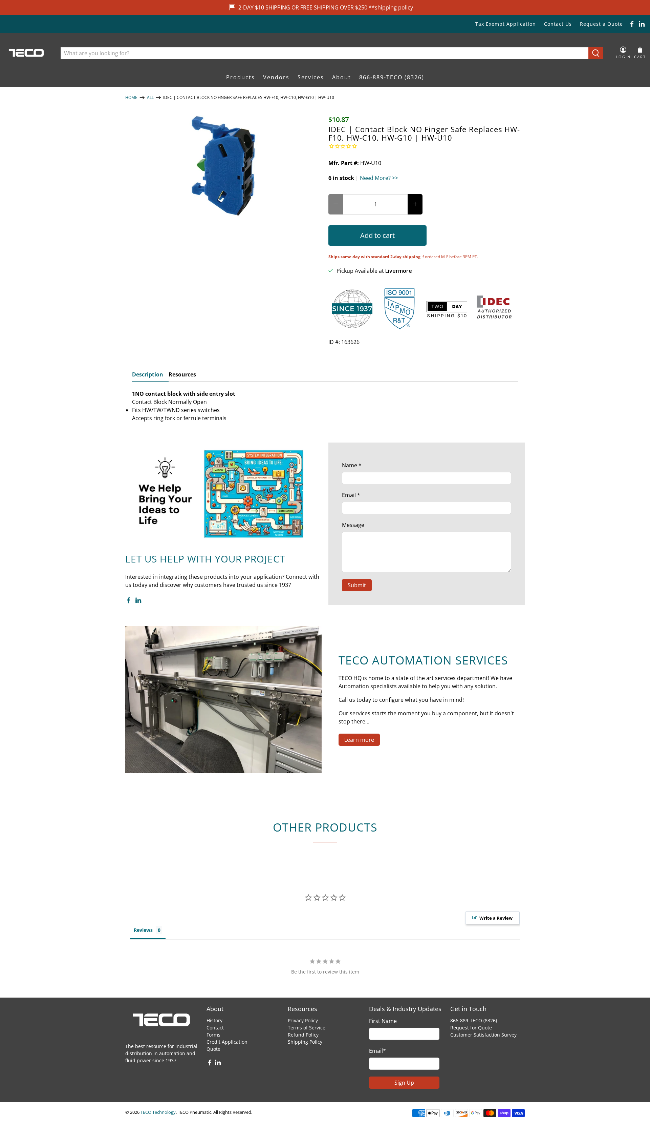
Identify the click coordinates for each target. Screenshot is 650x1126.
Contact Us (558, 24)
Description (147, 374)
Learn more (359, 739)
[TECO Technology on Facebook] (632, 24)
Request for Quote (471, 1027)
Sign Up (404, 1082)
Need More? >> (379, 178)
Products (240, 77)
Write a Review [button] (496, 918)
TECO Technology (158, 1112)
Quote (213, 1049)
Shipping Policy (305, 1042)
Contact (215, 1027)
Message (353, 525)
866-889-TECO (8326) (391, 77)
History (214, 1020)
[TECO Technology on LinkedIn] (641, 24)
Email (351, 495)
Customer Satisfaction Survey (483, 1034)
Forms (213, 1034)
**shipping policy (391, 7)
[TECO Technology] (27, 53)
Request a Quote (601, 24)
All (150, 98)
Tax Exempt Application (505, 24)
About (341, 77)
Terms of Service (306, 1027)
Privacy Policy (303, 1020)
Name (352, 465)
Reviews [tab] (143, 930)
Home (131, 98)
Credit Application (227, 1042)
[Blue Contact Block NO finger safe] (223, 166)
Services (311, 77)
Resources (182, 374)
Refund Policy (303, 1034)
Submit (357, 585)
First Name (383, 1021)
